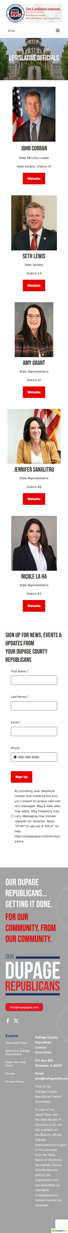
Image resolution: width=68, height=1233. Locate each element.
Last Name (19, 697)
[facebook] (7, 1020)
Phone (15, 748)
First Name (19, 671)
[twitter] (16, 1020)
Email (16, 722)
